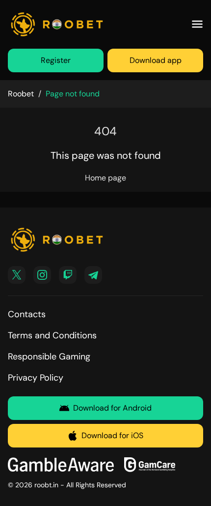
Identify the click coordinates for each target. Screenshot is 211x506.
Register (56, 60)
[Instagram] (42, 275)
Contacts (27, 314)
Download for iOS (112, 435)
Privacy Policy (35, 378)
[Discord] (68, 275)
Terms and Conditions (52, 335)
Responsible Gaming (49, 356)
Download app (156, 60)
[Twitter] (17, 275)
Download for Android (112, 408)
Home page (105, 178)
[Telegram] (93, 275)
